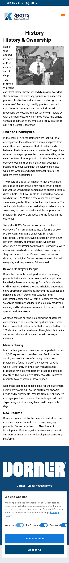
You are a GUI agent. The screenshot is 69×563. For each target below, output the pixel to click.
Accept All (34, 549)
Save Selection (34, 538)
